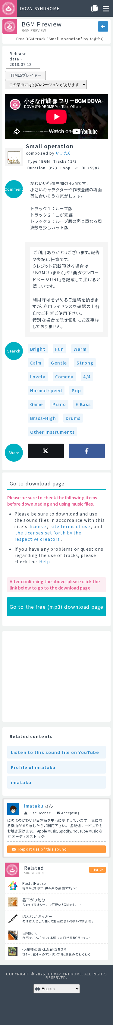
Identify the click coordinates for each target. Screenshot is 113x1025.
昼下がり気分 (34, 899)
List (95, 869)
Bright (38, 349)
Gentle (59, 363)
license (38, 526)
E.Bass (83, 404)
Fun (59, 349)
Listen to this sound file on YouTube (55, 752)
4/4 (86, 377)
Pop (76, 390)
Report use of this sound (42, 848)
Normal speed (46, 390)
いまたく (63, 153)
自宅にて (30, 932)
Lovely (38, 377)
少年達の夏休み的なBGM (44, 949)
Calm (35, 363)
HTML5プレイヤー (25, 75)
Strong (85, 363)
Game (36, 404)
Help (44, 562)
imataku (21, 782)
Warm (80, 349)
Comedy (64, 377)
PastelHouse (34, 883)
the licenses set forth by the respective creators (47, 536)
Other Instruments (52, 432)
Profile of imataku (33, 767)
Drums (73, 418)
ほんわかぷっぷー (37, 916)
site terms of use (70, 526)
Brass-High (43, 418)
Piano (59, 404)
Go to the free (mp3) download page (56, 606)
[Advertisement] (56, 676)
